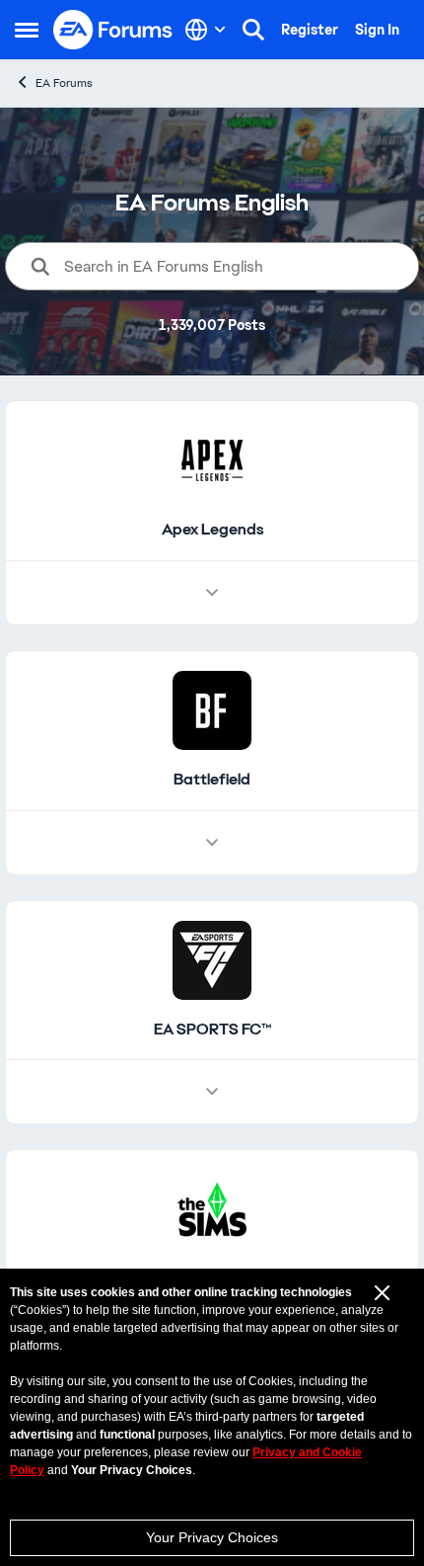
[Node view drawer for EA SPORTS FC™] (212, 1092)
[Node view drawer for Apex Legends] (212, 593)
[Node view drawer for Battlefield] (212, 843)
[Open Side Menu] (26, 29)
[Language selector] (206, 29)
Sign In (377, 30)
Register (309, 30)
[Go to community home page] (113, 29)
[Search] (253, 29)
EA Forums (64, 83)
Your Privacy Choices (212, 1537)
